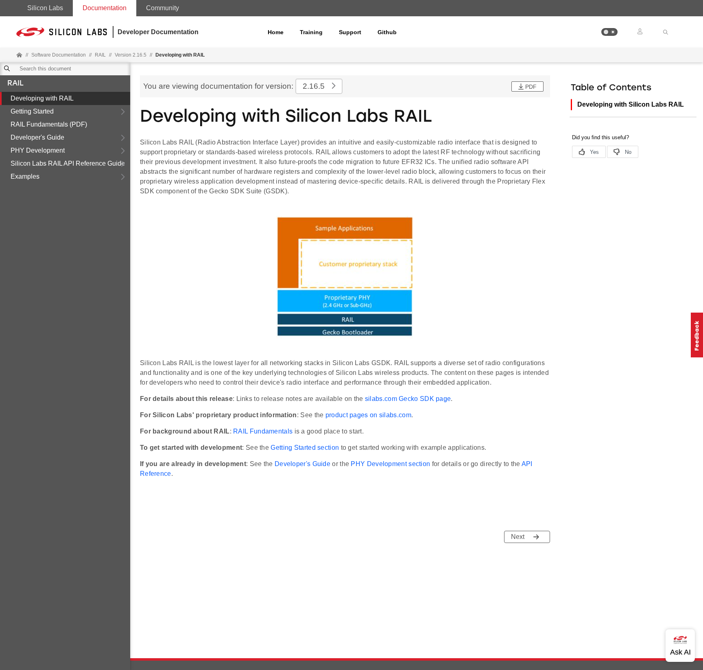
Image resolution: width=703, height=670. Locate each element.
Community (162, 7)
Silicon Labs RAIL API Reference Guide (68, 163)
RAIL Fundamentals (263, 431)
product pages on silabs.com (368, 415)
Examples (25, 176)
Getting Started (32, 111)
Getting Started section (305, 447)
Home (276, 32)
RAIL (15, 84)
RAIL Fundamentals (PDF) (49, 124)
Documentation (105, 7)
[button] (609, 32)
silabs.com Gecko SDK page (408, 398)
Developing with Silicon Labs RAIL (630, 104)
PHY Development (38, 150)
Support (350, 32)
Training (311, 32)
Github (387, 32)
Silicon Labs (45, 7)
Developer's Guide (37, 137)
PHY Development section (390, 463)
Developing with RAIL (42, 98)
